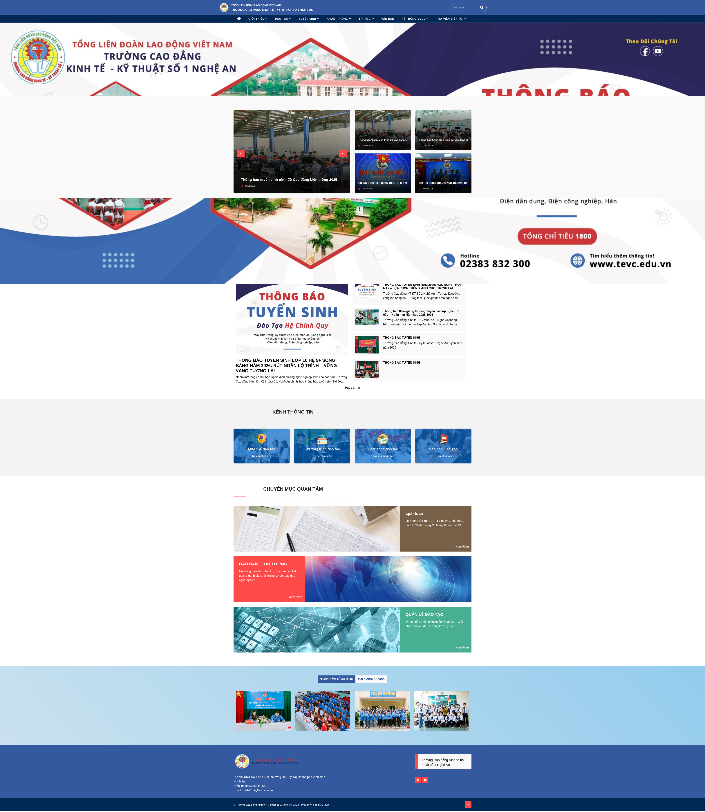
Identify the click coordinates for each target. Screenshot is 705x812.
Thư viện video (371, 679)
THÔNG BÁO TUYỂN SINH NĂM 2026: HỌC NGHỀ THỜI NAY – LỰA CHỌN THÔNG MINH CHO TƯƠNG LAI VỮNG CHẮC (422, 288)
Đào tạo (282, 18)
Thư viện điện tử (450, 18)
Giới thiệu (256, 18)
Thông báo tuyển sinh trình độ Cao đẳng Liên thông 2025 (289, 180)
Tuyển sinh (308, 18)
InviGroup (323, 804)
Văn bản (387, 18)
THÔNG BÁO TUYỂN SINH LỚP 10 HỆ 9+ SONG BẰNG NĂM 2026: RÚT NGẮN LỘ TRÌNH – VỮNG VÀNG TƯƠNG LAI (286, 365)
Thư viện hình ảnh (336, 679)
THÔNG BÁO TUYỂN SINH (401, 337)
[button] (241, 153)
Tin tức (365, 18)
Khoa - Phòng (338, 18)
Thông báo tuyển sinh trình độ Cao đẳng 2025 (443, 140)
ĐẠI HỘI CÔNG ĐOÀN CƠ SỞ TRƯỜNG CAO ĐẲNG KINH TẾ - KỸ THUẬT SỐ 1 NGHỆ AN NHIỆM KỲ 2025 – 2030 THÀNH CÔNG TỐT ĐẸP (443, 183)
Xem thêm (462, 546)
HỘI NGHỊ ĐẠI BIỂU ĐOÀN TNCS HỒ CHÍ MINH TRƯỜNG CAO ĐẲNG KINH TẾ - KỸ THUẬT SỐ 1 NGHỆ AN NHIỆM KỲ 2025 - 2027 (382, 183)
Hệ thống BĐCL (414, 18)
